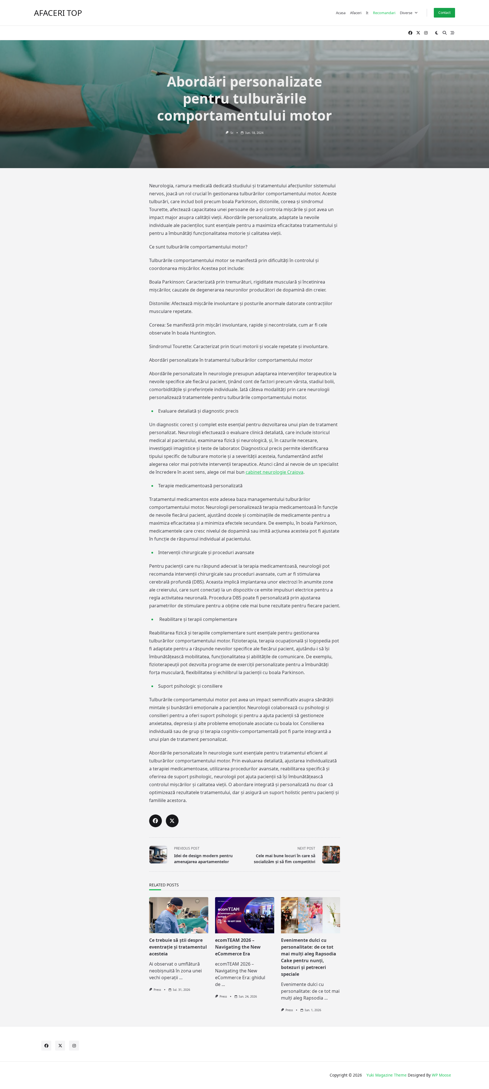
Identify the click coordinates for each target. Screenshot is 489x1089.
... (181, 977)
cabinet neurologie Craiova (274, 472)
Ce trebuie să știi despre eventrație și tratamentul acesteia (178, 947)
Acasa (341, 12)
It (367, 12)
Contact (444, 12)
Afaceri (355, 12)
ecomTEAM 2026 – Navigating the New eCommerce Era (238, 947)
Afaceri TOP (58, 12)
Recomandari (384, 12)
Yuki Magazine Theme (386, 1075)
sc (231, 133)
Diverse (406, 12)
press (157, 990)
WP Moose (441, 1075)
